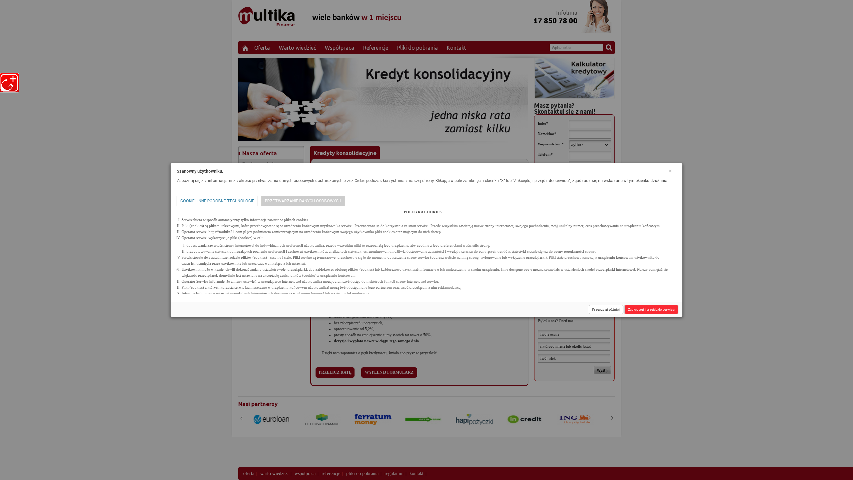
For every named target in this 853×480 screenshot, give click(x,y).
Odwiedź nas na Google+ (10, 82)
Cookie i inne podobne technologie (217, 201)
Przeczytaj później (606, 309)
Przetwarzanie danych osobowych (303, 201)
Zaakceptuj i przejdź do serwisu (651, 309)
